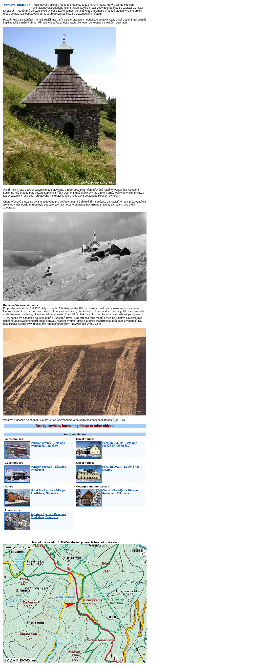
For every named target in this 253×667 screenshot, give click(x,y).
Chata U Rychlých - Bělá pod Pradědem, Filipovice (121, 492)
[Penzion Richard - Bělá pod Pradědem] (17, 481)
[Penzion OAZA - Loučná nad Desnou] (88, 481)
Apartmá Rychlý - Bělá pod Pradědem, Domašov (48, 516)
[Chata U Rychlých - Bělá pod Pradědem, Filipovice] (88, 505)
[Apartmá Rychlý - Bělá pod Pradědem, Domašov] (17, 528)
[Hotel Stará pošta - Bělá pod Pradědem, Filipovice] (17, 505)
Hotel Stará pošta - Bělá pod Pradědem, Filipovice (49, 492)
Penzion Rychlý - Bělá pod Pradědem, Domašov (48, 444)
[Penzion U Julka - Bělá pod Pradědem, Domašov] (88, 457)
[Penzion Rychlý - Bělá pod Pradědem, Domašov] (17, 457)
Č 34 (115, 419)
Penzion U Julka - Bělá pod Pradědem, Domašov (119, 444)
